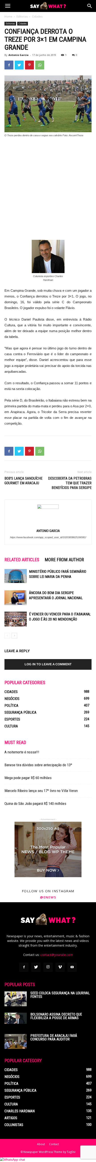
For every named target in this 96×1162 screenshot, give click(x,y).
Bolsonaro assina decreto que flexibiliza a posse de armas (56, 1016)
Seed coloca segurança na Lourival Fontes (60, 995)
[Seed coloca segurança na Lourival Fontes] (15, 998)
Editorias (22, 16)
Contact (54, 1144)
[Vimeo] (60, 967)
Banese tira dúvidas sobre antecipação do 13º (38, 765)
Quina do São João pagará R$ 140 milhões (35, 803)
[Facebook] (23, 967)
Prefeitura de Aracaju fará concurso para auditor (53, 1037)
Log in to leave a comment (48, 664)
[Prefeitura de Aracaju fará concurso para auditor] (15, 1041)
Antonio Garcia (18, 55)
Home (8, 16)
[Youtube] (72, 967)
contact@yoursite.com (56, 955)
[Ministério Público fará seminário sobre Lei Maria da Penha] (15, 576)
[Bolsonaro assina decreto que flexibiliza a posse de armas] (15, 1018)
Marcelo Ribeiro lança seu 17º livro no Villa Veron (41, 790)
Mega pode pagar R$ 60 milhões (28, 778)
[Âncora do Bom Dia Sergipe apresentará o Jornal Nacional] (15, 597)
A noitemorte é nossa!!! (21, 752)
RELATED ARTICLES (21, 559)
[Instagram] (48, 967)
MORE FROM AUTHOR (64, 559)
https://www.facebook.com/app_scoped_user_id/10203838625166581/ (48, 537)
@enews (48, 897)
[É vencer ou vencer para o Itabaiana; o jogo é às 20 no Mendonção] (15, 619)
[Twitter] (35, 967)
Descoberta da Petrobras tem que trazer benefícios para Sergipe (70, 483)
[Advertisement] (48, 190)
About (41, 1144)
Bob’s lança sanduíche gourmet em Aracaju (23, 480)
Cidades (37, 16)
